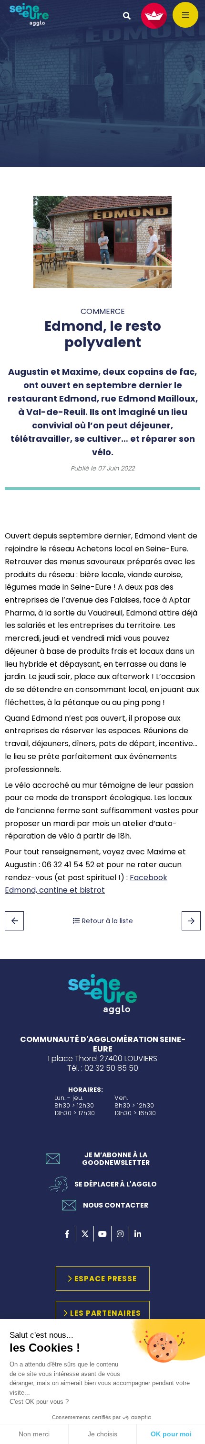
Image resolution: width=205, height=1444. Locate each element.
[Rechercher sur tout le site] (126, 15)
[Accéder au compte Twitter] (84, 1234)
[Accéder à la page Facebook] (67, 1234)
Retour (14, 920)
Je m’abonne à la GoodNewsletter (116, 1158)
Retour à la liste (107, 921)
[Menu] (185, 15)
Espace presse (105, 1279)
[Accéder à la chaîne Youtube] (102, 1234)
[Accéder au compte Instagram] (120, 1234)
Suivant (191, 920)
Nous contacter (115, 1205)
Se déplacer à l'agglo (115, 1184)
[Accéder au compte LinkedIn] (137, 1234)
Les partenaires (105, 1313)
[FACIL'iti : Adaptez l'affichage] (154, 16)
